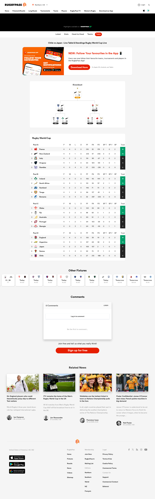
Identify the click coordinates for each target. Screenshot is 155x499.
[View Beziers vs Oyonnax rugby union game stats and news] (50, 280)
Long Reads (32, 11)
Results (69, 463)
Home (69, 454)
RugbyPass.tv (90, 459)
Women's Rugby (90, 11)
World (87, 482)
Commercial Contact (110, 482)
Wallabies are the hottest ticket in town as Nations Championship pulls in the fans (95, 398)
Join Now (88, 454)
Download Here (79, 67)
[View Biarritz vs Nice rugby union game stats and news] (22, 280)
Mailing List (89, 463)
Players (64, 11)
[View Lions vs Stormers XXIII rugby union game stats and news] (133, 280)
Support (105, 477)
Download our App (106, 11)
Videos (69, 473)
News (7, 11)
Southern (88, 477)
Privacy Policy (108, 454)
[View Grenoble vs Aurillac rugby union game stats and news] (77, 280)
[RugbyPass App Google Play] (30, 464)
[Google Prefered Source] (30, 471)
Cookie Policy (108, 463)
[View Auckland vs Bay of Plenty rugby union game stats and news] (119, 280)
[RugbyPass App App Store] (30, 458)
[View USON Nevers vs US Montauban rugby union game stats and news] (91, 280)
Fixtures (70, 459)
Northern (88, 472)
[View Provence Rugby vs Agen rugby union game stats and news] (105, 280)
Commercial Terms (109, 468)
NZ (86, 486)
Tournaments (45, 11)
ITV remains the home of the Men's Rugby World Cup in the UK (57, 397)
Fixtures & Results (18, 11)
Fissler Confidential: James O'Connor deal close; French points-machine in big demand (131, 398)
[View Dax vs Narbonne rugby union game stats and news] (64, 280)
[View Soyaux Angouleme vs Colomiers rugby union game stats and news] (36, 280)
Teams (55, 11)
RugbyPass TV (75, 11)
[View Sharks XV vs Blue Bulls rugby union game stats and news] (147, 280)
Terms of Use (107, 459)
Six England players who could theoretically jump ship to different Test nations (21, 398)
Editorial (106, 486)
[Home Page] (15, 5)
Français (88, 491)
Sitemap (70, 477)
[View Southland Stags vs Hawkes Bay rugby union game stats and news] (8, 280)
